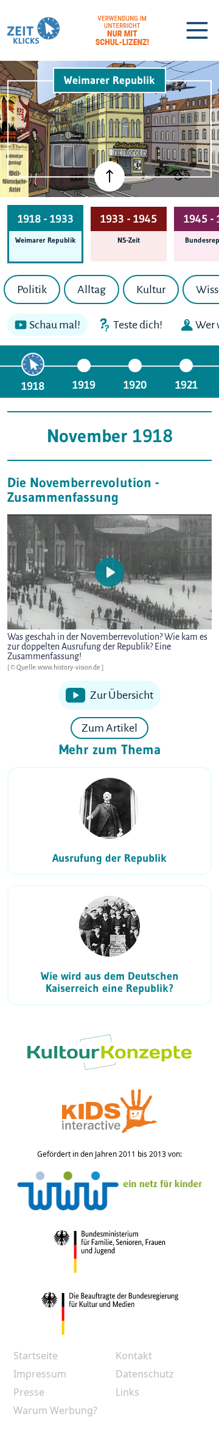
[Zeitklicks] (33, 30)
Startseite (35, 1355)
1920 (135, 385)
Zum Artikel (109, 728)
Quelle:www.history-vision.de (59, 667)
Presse (28, 1392)
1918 (32, 386)
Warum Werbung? (55, 1410)
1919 (84, 385)
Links (127, 1392)
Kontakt (134, 1355)
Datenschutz (145, 1374)
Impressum (39, 1374)
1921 (186, 385)
